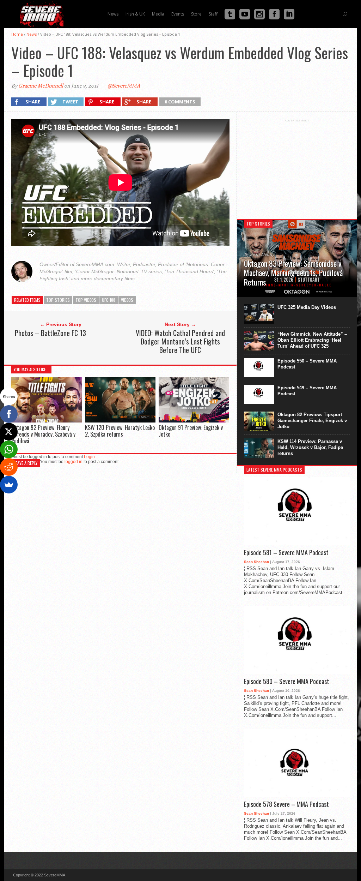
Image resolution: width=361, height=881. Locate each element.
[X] (9, 431)
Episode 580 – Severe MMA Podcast (286, 681)
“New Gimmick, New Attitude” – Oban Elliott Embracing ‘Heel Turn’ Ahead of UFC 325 (312, 340)
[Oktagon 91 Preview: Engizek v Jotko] (194, 421)
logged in (73, 461)
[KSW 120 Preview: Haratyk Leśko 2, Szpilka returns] (120, 421)
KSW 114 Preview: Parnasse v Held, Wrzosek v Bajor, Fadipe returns (310, 447)
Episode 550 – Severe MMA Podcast (307, 364)
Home (17, 34)
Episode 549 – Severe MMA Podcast (307, 390)
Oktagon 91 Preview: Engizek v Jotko (191, 430)
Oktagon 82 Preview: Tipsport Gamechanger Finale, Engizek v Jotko (312, 420)
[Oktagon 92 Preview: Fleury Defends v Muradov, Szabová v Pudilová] (46, 421)
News (31, 34)
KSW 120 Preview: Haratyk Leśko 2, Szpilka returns (120, 430)
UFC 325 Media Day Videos (306, 307)
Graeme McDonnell (40, 86)
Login (89, 456)
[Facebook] (9, 414)
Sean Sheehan (256, 562)
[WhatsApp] (9, 449)
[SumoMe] (9, 484)
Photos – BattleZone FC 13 (50, 333)
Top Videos (85, 300)
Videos (127, 300)
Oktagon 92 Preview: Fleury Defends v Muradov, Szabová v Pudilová (43, 434)
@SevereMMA (124, 86)
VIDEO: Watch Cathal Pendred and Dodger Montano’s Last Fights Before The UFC (180, 341)
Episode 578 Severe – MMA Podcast (286, 804)
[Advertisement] (297, 166)
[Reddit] (9, 467)
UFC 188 (108, 300)
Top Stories (58, 300)
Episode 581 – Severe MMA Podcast (286, 553)
